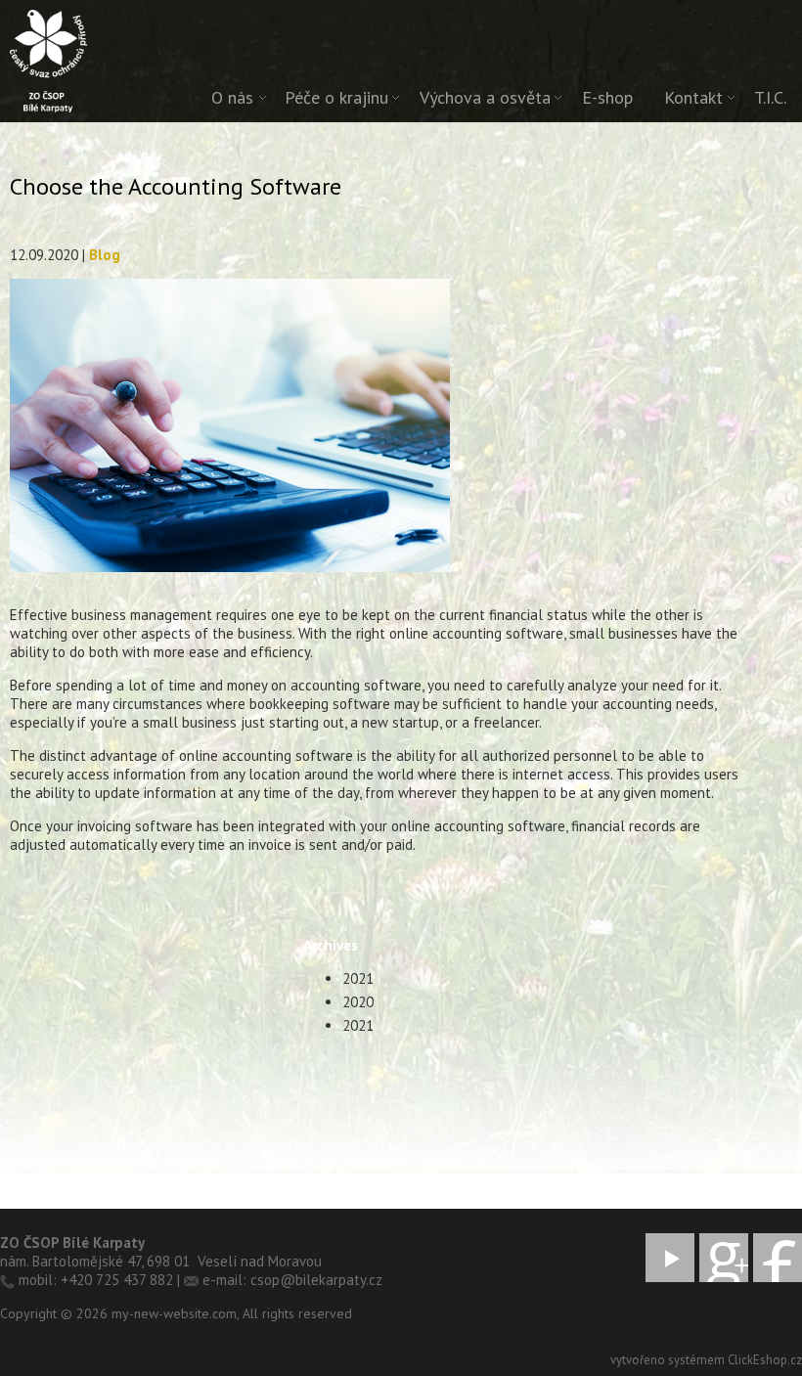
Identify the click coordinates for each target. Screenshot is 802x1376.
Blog (104, 254)
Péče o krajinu (336, 97)
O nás (232, 97)
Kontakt (693, 97)
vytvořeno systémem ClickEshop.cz (706, 1360)
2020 (358, 1002)
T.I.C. (770, 97)
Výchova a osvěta (485, 97)
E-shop (607, 97)
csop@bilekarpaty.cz (316, 1279)
